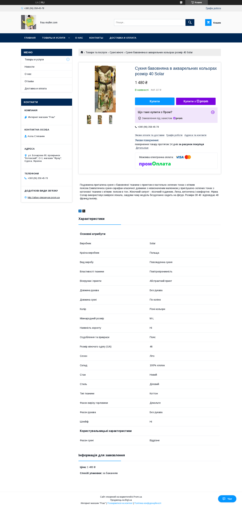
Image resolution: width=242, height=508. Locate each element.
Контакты (96, 37)
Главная (30, 37)
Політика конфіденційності (147, 503)
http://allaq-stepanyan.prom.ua (44, 197)
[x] (83, 211)
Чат (230, 498)
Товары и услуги (53, 37)
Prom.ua (138, 497)
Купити (155, 101)
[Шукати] (189, 22)
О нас (79, 37)
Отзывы (29, 81)
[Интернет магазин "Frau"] (28, 28)
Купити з (190, 101)
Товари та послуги (96, 52)
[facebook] (79, 211)
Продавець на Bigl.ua (121, 500)
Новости (29, 66)
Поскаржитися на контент (120, 503)
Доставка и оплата (122, 37)
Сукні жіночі (116, 52)
